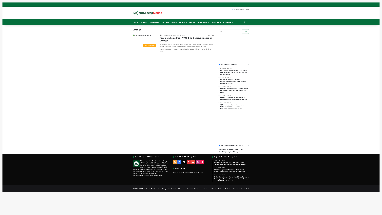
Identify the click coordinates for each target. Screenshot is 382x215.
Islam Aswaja (154, 22)
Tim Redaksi (236, 189)
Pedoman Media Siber (225, 189)
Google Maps (158, 175)
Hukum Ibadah (203, 22)
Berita (173, 22)
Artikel (191, 22)
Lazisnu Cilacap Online (196, 172)
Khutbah (165, 22)
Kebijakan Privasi (199, 189)
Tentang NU (215, 22)
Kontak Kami (245, 189)
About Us (144, 22)
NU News (182, 22)
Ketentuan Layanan (211, 189)
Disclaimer (190, 189)
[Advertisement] (234, 51)
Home (136, 22)
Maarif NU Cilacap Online (180, 172)
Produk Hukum (228, 22)
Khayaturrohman (166, 35)
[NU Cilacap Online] (148, 13)
